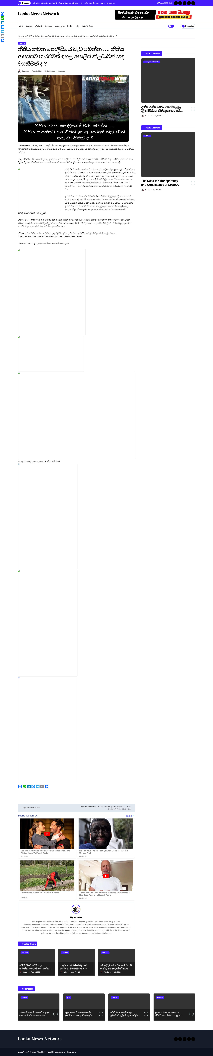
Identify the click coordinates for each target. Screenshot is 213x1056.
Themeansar (71, 1052)
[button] (193, 88)
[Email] (2, 36)
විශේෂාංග (48, 26)
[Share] (2, 40)
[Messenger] (2, 27)
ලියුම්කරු (38, 26)
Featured (160, 997)
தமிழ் (77, 26)
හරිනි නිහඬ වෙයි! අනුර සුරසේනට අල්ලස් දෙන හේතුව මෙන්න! (34, 968)
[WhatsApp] (2, 18)
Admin (78, 917)
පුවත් (21, 26)
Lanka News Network (38, 13)
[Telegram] (2, 31)
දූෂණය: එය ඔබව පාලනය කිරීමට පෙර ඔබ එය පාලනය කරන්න (168, 1015)
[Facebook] (2, 14)
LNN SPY (22, 43)
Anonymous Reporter (161, 62)
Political (165, 136)
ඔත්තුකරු (29, 26)
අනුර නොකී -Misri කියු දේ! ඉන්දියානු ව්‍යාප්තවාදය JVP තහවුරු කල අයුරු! (73, 968)
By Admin (25, 71)
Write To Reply (87, 26)
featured (62, 71)
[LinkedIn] (2, 22)
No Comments (49, 71)
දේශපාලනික (59, 26)
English (70, 26)
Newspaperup (57, 1052)
